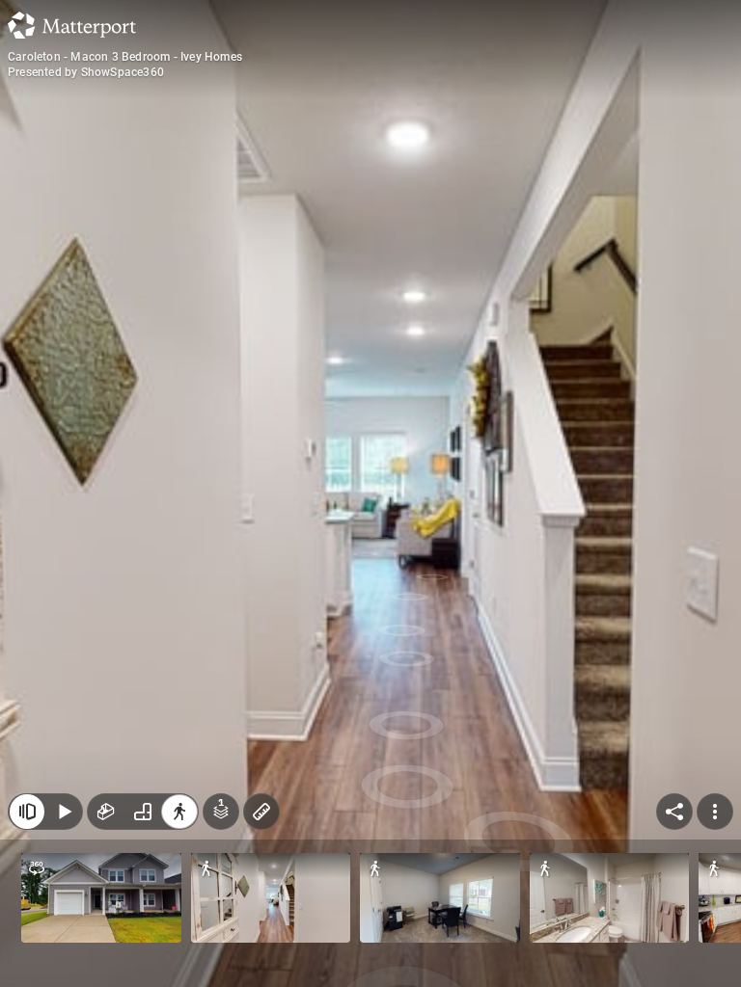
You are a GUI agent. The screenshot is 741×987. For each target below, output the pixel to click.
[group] (143, 811)
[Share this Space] (674, 811)
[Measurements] (261, 811)
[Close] (27, 811)
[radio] (106, 811)
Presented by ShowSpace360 (86, 72)
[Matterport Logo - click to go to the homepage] (72, 25)
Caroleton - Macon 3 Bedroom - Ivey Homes (125, 57)
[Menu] (715, 811)
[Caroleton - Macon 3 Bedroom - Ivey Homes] (370, 493)
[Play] (63, 811)
